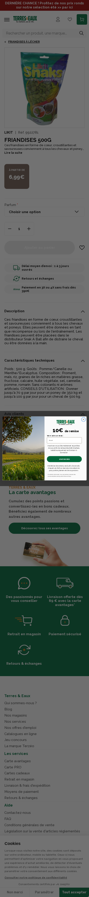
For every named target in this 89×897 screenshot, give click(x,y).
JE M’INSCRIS (64, 459)
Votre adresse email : (55, 436)
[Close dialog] (83, 420)
